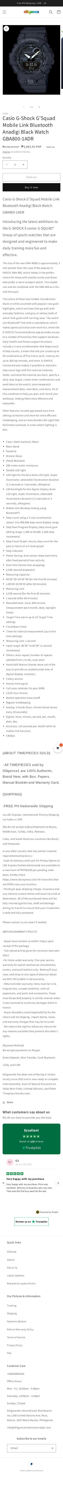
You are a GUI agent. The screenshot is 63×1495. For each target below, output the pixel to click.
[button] (4, 12)
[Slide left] (24, 107)
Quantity (7, 157)
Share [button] (10, 1102)
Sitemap (11, 1251)
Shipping (6, 152)
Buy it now (31, 187)
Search (11, 1259)
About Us (12, 1267)
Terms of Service (16, 1337)
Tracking (11, 1305)
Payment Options (16, 1321)
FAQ (9, 1353)
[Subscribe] (52, 1448)
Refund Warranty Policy (20, 1329)
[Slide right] (39, 107)
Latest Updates (15, 1275)
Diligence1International (34, 1470)
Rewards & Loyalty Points (21, 1283)
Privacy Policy (14, 1345)
